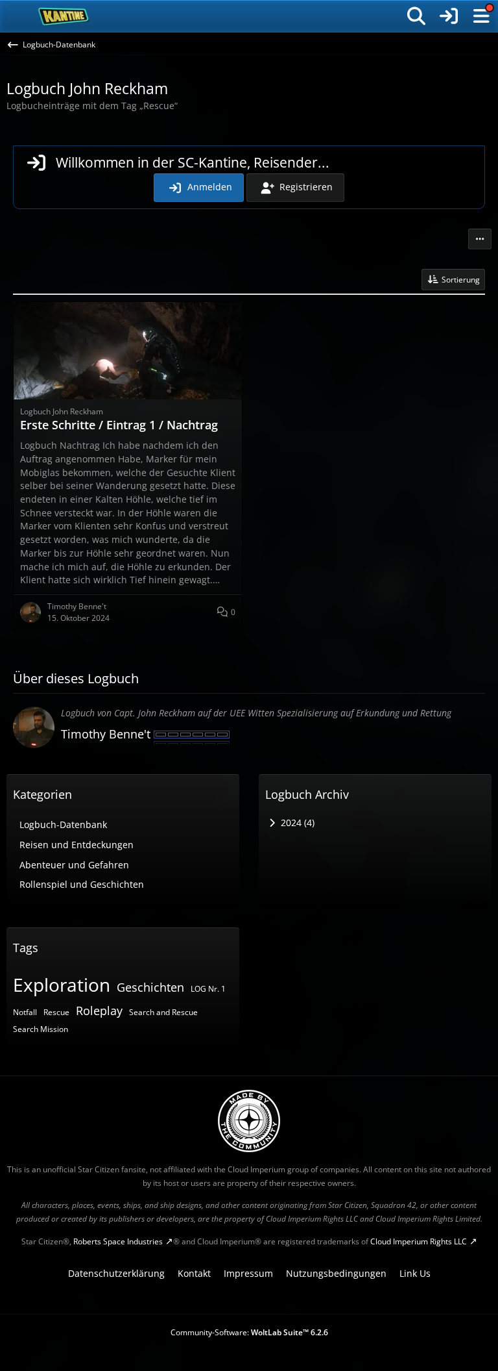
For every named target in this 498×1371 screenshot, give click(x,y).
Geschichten (150, 987)
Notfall (25, 1012)
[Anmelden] (449, 16)
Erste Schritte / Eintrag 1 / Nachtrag (119, 425)
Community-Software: (249, 1332)
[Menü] (481, 16)
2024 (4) (296, 822)
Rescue (56, 1012)
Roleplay (99, 1010)
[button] (480, 239)
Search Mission (40, 1029)
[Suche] (416, 16)
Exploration (61, 984)
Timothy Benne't (105, 734)
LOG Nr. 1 (208, 988)
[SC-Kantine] (64, 16)
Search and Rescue (163, 1012)
